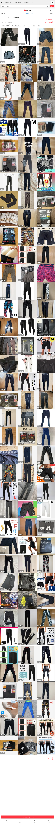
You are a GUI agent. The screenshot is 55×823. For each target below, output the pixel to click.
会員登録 (27, 13)
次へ (49, 758)
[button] (51, 10)
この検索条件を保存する (28, 817)
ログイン (32, 13)
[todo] (53, 10)
